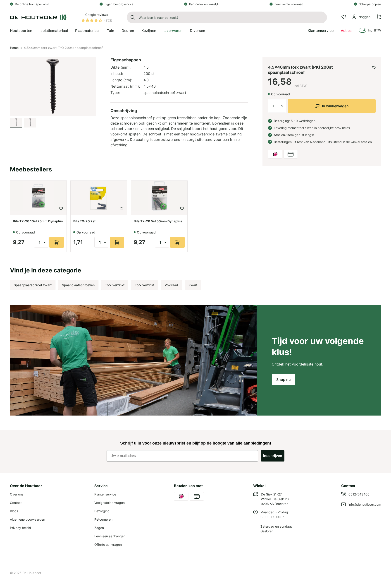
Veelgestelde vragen (109, 503)
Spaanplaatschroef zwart (33, 285)
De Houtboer (31, 573)
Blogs (14, 511)
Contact (16, 503)
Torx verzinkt (114, 285)
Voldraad (171, 285)
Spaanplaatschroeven (78, 285)
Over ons (16, 494)
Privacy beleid (20, 528)
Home (14, 48)
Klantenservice (321, 30)
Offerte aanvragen (108, 544)
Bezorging (102, 511)
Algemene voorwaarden (27, 519)
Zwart (192, 285)
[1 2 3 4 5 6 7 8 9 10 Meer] (277, 106)
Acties (346, 30)
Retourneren (103, 519)
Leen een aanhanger (109, 536)
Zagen (99, 528)
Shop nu (283, 379)
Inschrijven (272, 456)
